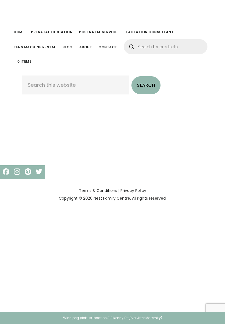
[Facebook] (6, 172)
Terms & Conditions (98, 190)
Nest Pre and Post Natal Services (52, 12)
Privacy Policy (133, 190)
